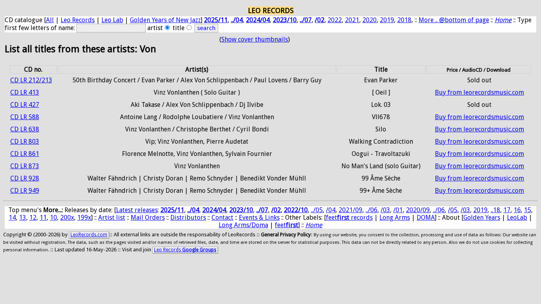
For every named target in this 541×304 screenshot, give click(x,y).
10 (53, 217)
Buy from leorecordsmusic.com (479, 92)
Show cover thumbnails (254, 39)
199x (84, 217)
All (50, 20)
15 (527, 210)
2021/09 (350, 210)
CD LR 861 (24, 154)
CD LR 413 (24, 92)
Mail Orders (148, 217)
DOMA (426, 217)
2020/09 (418, 210)
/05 (452, 210)
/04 (330, 210)
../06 (371, 210)
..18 (495, 210)
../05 (317, 210)
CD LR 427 (24, 104)
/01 (398, 210)
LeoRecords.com (88, 235)
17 (507, 210)
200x (67, 217)
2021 (352, 20)
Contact (222, 217)
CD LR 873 (24, 166)
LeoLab (517, 217)
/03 (385, 210)
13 (22, 217)
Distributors (188, 217)
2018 (404, 20)
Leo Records (78, 20)
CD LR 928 (24, 178)
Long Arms (394, 217)
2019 (387, 20)
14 (12, 217)
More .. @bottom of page (454, 20)
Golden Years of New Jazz (165, 20)
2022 (335, 20)
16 (517, 210)
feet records (349, 217)
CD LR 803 (24, 141)
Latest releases (137, 210)
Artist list (111, 217)
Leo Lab (112, 20)
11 (43, 217)
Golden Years (481, 217)
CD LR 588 (24, 117)
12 (32, 217)
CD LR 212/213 (31, 80)
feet (286, 225)
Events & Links (259, 217)
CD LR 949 (24, 190)
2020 (369, 20)
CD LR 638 (24, 129)
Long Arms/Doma (243, 225)
